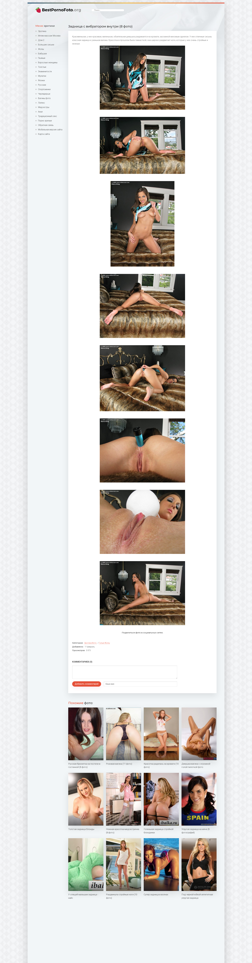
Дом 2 (41, 40)
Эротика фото (90, 643)
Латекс (41, 103)
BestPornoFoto (61, 9)
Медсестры (43, 107)
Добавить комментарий (86, 684)
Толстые (42, 67)
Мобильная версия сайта (50, 129)
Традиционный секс (47, 116)
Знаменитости (45, 71)
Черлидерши (44, 94)
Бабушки (42, 53)
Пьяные (41, 58)
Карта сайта (44, 134)
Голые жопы (104, 643)
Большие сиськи (46, 44)
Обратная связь (46, 125)
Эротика (42, 31)
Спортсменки (44, 89)
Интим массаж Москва (49, 35)
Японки (41, 80)
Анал (40, 111)
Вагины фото (44, 98)
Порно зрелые (45, 120)
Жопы (41, 49)
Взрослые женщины (47, 62)
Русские (42, 85)
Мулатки (42, 76)
